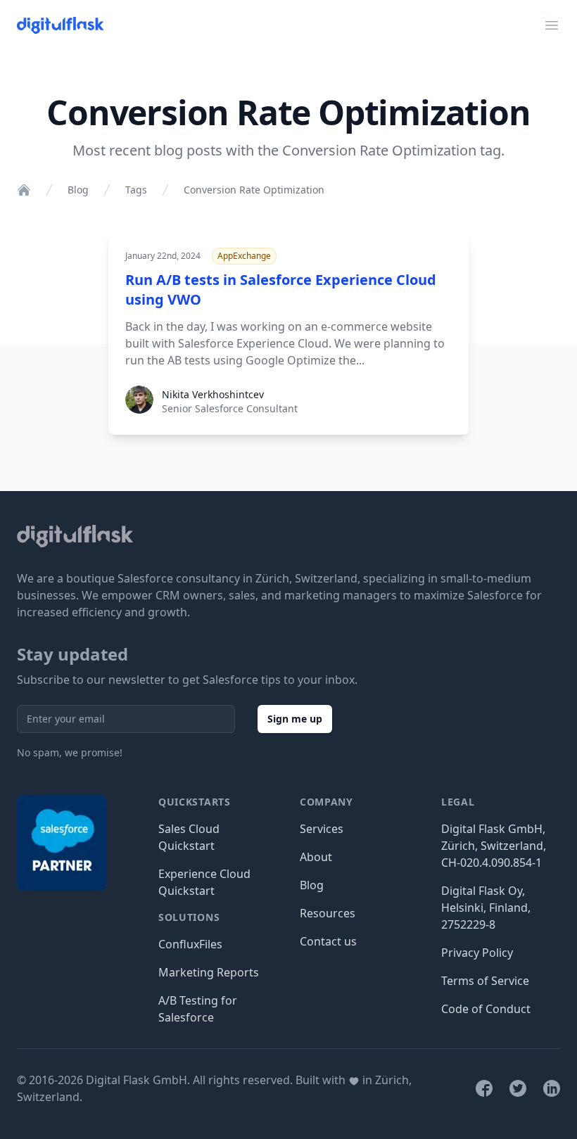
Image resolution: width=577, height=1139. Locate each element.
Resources (327, 913)
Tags (136, 189)
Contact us (328, 941)
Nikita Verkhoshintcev (213, 394)
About (316, 857)
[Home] (24, 190)
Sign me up (294, 718)
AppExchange (244, 256)
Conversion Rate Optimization (254, 189)
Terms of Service (485, 980)
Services (321, 828)
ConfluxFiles (190, 944)
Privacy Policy (477, 952)
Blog (78, 189)
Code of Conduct (486, 1009)
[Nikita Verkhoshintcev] (139, 409)
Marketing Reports (208, 972)
